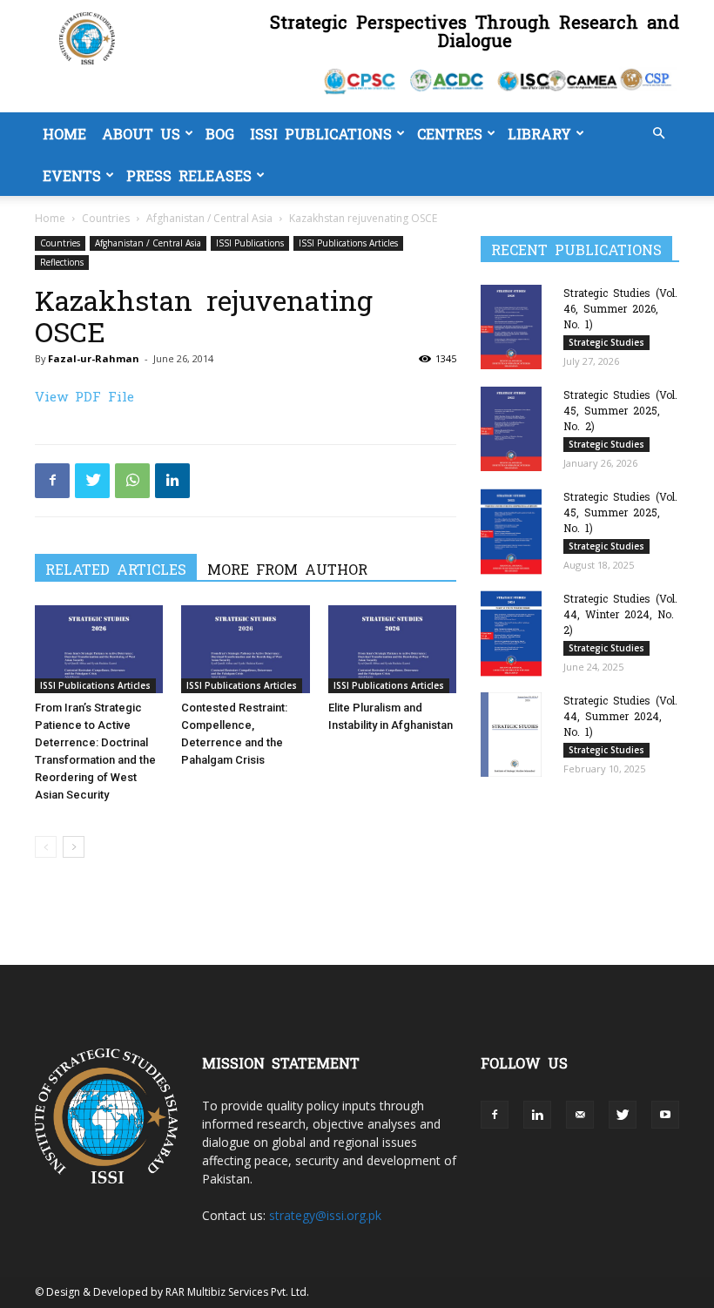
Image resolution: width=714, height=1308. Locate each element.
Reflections (62, 262)
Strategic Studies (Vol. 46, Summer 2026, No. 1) (620, 308)
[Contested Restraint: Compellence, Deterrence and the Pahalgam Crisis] (245, 649)
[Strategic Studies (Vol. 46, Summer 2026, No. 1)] (515, 327)
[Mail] (580, 1115)
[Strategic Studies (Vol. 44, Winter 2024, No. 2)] (515, 633)
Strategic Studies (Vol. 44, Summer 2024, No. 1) (620, 716)
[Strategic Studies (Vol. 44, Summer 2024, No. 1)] (515, 734)
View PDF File (84, 395)
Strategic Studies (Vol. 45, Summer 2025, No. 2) (620, 410)
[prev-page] (46, 847)
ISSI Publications (321, 133)
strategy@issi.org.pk (325, 1215)
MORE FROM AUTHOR (287, 569)
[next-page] (73, 847)
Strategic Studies (606, 342)
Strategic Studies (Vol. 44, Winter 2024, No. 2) (620, 614)
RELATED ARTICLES (115, 569)
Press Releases (189, 175)
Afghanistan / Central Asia (209, 218)
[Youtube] (665, 1115)
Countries (106, 218)
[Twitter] (92, 480)
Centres (449, 133)
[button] (658, 133)
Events (72, 175)
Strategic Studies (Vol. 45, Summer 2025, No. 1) (620, 512)
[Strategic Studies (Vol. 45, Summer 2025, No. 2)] (515, 429)
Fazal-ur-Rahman (93, 358)
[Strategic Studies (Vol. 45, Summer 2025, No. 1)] (515, 532)
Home (64, 133)
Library (539, 133)
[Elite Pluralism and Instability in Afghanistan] (392, 649)
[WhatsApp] (132, 480)
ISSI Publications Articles (348, 243)
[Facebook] (52, 480)
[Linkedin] (172, 480)
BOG (219, 133)
